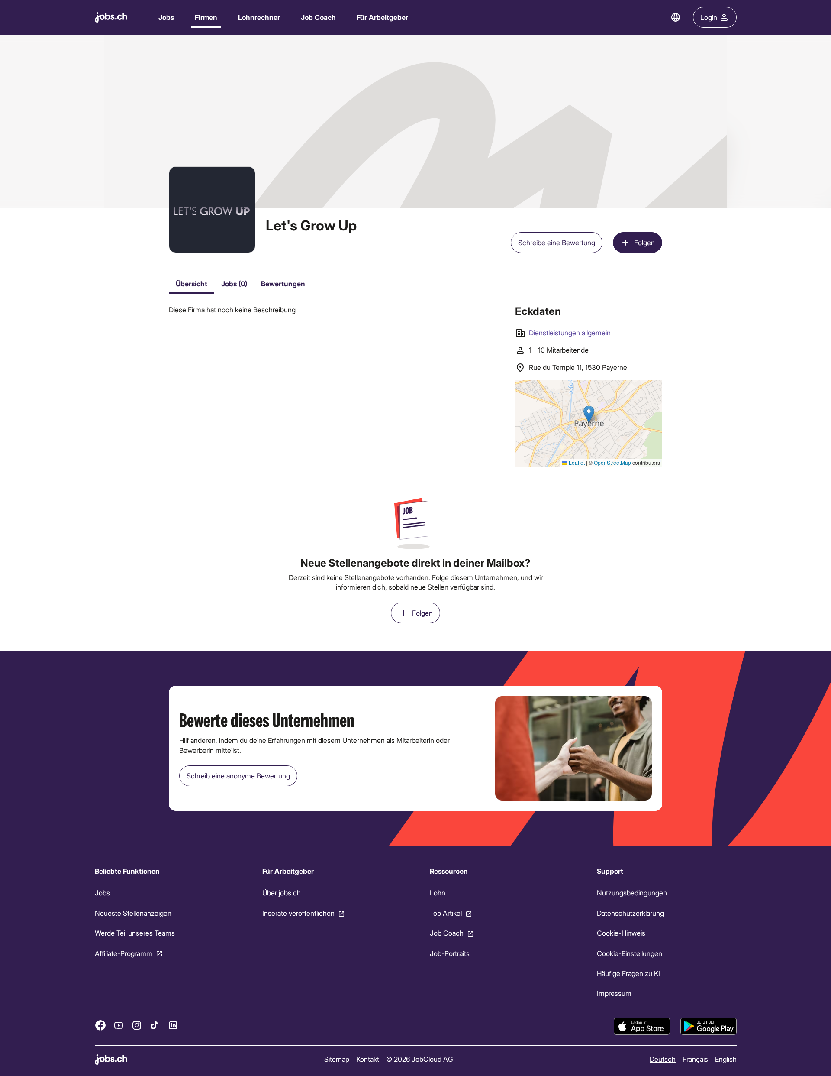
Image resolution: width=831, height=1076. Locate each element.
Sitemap (336, 1059)
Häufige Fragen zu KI (628, 973)
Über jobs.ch (281, 892)
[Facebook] (100, 1025)
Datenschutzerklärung (630, 913)
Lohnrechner (259, 17)
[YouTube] (118, 1025)
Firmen (206, 17)
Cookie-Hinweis (621, 933)
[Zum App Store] (642, 1026)
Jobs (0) (234, 283)
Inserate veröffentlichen (298, 913)
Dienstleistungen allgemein (570, 332)
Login (708, 17)
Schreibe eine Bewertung (556, 242)
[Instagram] (136, 1025)
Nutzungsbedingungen (632, 892)
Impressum (614, 993)
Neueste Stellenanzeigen (133, 913)
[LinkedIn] (173, 1025)
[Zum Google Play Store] (708, 1026)
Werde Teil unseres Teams (135, 933)
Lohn (437, 892)
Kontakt (367, 1059)
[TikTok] (155, 1025)
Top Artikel (445, 913)
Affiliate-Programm (123, 953)
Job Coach (318, 17)
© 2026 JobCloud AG (419, 1059)
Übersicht (191, 283)
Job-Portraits (449, 953)
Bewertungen (283, 283)
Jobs (166, 17)
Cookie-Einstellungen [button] (629, 953)
